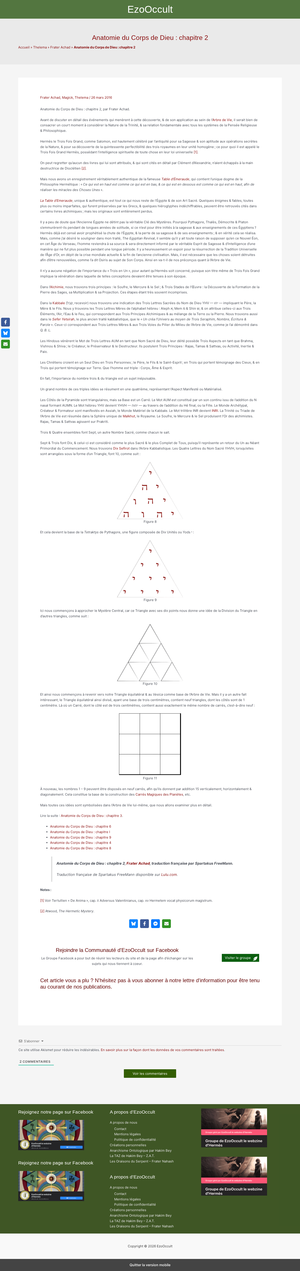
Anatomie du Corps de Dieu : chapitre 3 (91, 816)
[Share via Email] (166, 923)
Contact (120, 1129)
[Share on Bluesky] (133, 923)
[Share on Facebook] (144, 923)
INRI (215, 411)
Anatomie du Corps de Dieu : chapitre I (80, 832)
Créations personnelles (128, 1145)
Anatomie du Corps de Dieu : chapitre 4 (80, 843)
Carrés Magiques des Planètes (159, 794)
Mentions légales (127, 1134)
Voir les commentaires (150, 1073)
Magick (67, 97)
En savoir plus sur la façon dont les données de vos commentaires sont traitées (162, 1050)
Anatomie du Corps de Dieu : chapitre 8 (80, 848)
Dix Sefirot (121, 448)
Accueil (24, 47)
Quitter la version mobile (150, 1265)
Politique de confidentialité (135, 1139)
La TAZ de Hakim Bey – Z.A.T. (132, 1156)
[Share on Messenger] (155, 923)
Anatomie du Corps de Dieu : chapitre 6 (80, 826)
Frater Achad (60, 47)
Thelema (40, 47)
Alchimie (56, 287)
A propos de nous (123, 1122)
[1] (195, 152)
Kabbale (58, 303)
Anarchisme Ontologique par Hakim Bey (141, 1150)
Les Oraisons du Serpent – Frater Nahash (142, 1161)
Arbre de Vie (222, 120)
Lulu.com (169, 874)
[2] (83, 168)
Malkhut (129, 416)
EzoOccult (150, 9)
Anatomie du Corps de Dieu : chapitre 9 (80, 837)
